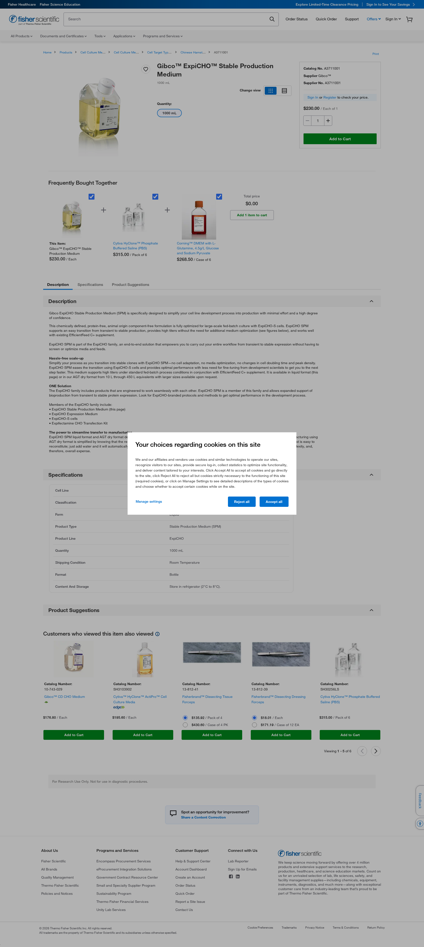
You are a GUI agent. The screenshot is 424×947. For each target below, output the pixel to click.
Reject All (242, 501)
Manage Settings (149, 501)
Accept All (274, 501)
